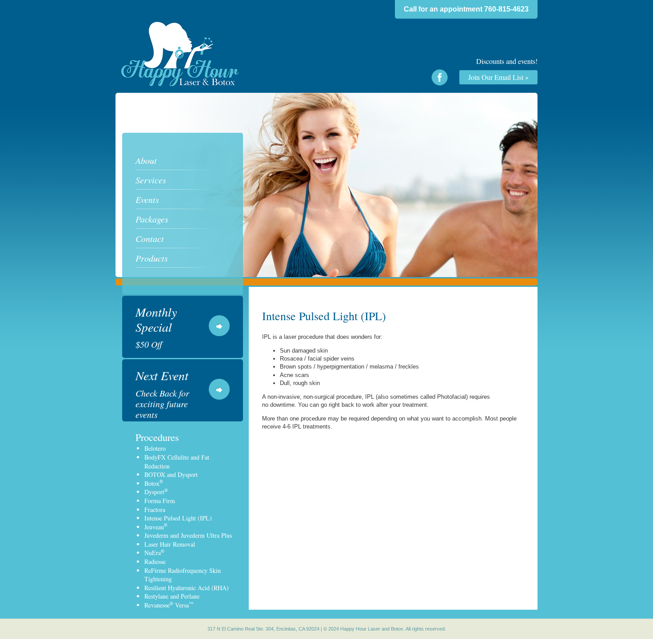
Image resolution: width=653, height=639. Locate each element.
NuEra (154, 552)
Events (147, 199)
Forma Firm (159, 500)
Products (151, 258)
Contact (149, 238)
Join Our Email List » (498, 77)
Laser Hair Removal (169, 544)
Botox (153, 483)
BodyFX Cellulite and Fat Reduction (176, 461)
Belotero (155, 448)
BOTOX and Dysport (171, 474)
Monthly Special (156, 327)
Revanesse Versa (168, 605)
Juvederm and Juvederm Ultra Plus (188, 535)
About (146, 160)
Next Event (162, 394)
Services (150, 180)
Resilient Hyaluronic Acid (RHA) (186, 587)
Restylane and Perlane (171, 596)
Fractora (154, 509)
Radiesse (155, 561)
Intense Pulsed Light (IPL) (178, 518)
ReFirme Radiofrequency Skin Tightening (182, 574)
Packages (151, 219)
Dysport (156, 492)
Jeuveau (155, 527)
